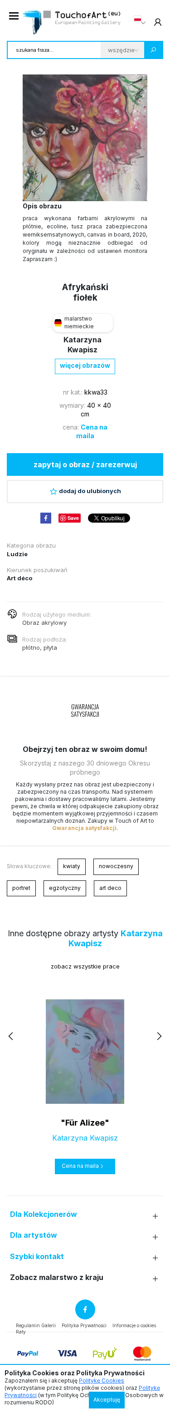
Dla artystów (33, 1235)
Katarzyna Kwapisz (85, 1137)
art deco (110, 887)
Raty (21, 1331)
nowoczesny (116, 866)
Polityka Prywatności (84, 1325)
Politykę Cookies (101, 1380)
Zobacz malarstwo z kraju (56, 1277)
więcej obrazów (85, 365)
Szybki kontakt (37, 1256)
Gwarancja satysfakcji (84, 828)
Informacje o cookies (134, 1325)
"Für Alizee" (85, 1122)
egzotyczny (65, 887)
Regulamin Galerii (36, 1325)
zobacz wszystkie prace (85, 966)
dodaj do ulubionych (90, 490)
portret (21, 887)
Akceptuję (106, 1399)
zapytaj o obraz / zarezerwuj (85, 464)
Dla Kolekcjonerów (43, 1214)
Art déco (19, 578)
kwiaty (71, 866)
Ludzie (17, 554)
